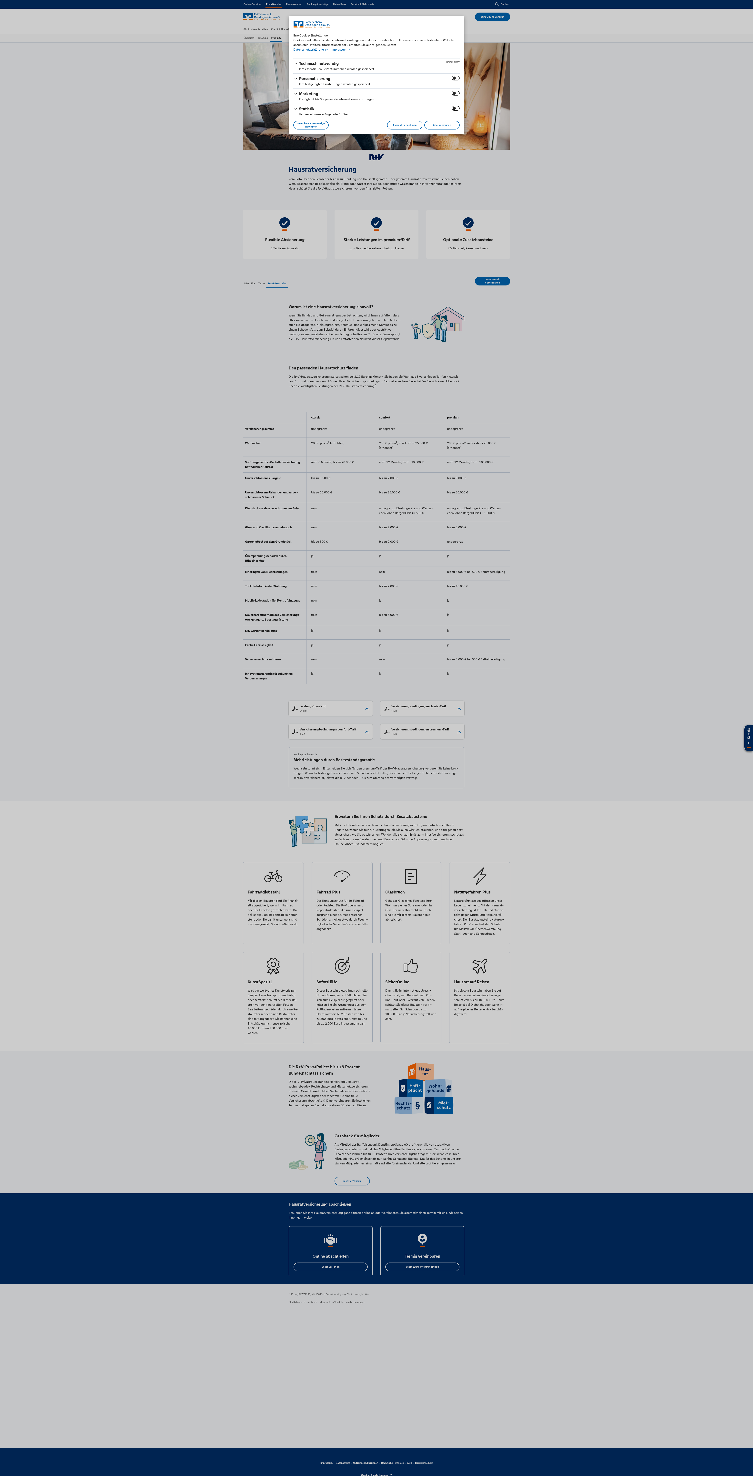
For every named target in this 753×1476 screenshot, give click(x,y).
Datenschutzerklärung (309, 49)
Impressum (339, 49)
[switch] (456, 78)
